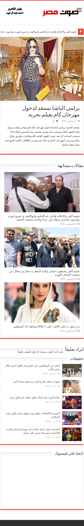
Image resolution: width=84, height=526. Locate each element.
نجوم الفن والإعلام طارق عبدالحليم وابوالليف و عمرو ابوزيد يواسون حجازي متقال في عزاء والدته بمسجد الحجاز (44, 217)
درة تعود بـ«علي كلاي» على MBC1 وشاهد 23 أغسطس (46, 326)
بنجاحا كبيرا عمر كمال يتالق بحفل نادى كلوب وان (34, 397)
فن (53, 121)
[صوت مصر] (42, 12)
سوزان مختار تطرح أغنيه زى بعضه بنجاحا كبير (36, 381)
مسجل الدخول (39, 351)
